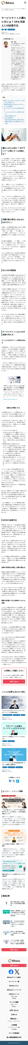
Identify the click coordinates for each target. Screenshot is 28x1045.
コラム (13, 8)
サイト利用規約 (14, 1033)
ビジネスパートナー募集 (14, 1027)
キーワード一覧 (14, 981)
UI (2, 29)
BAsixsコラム (14, 986)
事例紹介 (14, 1006)
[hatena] (17, 780)
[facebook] (10, 780)
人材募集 (14, 1025)
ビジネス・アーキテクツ (13, 1021)
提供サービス (14, 1004)
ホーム (2, 8)
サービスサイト (11, 29)
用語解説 (14, 998)
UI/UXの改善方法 (8, 117)
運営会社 (13, 1019)
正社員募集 (14, 1029)
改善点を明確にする (10, 116)
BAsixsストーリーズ (14, 990)
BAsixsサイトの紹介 (14, 977)
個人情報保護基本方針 (14, 1037)
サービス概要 (14, 1002)
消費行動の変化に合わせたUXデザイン (14, 104)
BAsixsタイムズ (8, 8)
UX (5, 29)
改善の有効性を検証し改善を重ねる (14, 119)
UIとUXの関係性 (8, 106)
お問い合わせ (14, 681)
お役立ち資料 (14, 996)
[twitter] (14, 780)
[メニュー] (25, 2)
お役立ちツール (14, 994)
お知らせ (14, 1014)
